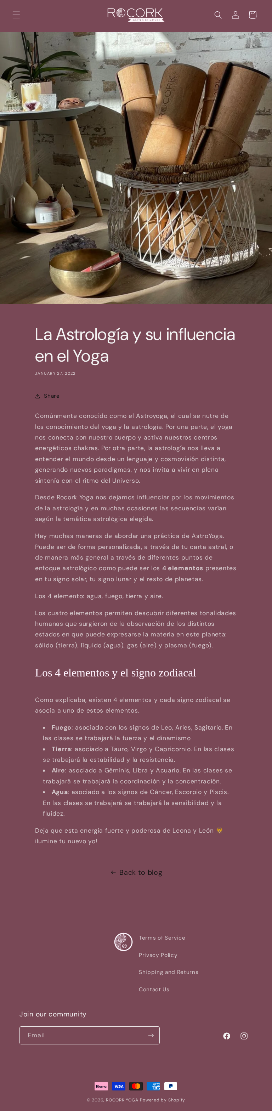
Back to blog (140, 872)
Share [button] (52, 395)
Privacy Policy (158, 955)
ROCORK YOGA (122, 1100)
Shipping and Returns (168, 972)
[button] (16, 14)
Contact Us (154, 989)
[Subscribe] (150, 1035)
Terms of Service (162, 937)
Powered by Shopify (162, 1100)
